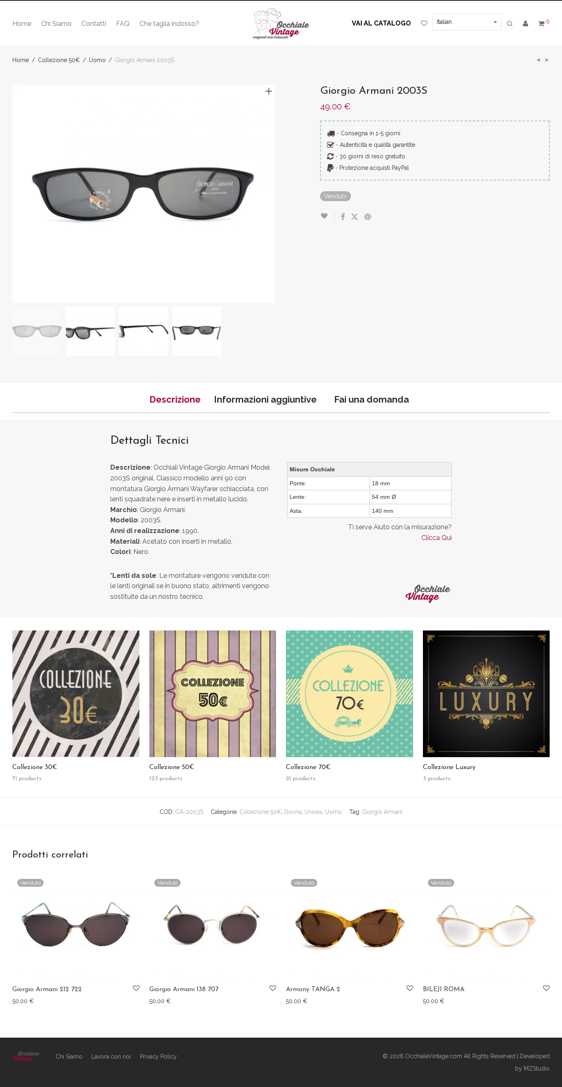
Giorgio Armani (382, 812)
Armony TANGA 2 (313, 989)
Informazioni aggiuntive (265, 399)
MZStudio (537, 1068)
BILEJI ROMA (443, 989)
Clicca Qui (436, 538)
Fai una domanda (371, 399)
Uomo (97, 60)
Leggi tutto (22, 1000)
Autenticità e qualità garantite (377, 144)
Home (21, 24)
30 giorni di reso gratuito (372, 156)
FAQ (123, 24)
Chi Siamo (56, 24)
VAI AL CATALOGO (381, 23)
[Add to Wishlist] (327, 216)
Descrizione (175, 399)
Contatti (93, 24)
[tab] (175, 399)
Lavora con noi (111, 1056)
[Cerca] (510, 24)
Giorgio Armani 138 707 (183, 989)
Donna (293, 812)
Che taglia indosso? (169, 24)
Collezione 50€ (59, 60)
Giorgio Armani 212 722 (47, 989)
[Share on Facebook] (343, 217)
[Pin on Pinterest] (368, 217)
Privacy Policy (158, 1056)
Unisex (313, 812)
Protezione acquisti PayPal (374, 168)
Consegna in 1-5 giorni (370, 133)
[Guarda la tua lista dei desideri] (424, 24)
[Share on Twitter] (354, 217)
